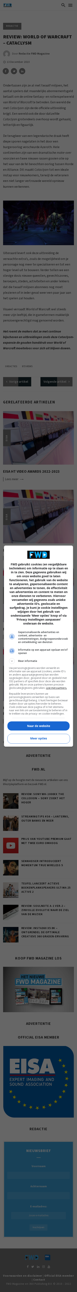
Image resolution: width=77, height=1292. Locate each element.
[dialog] (38, 646)
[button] (38, 661)
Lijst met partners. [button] (56, 688)
